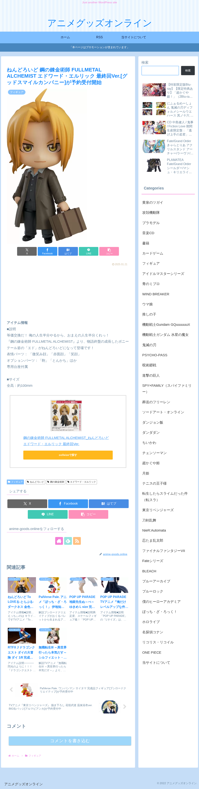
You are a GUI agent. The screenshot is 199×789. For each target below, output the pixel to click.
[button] (109, 251)
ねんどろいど (37, 482)
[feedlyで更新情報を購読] (68, 541)
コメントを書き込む (70, 740)
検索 (144, 62)
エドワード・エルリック (83, 482)
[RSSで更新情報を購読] (77, 541)
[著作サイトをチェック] (59, 541)
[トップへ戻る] (193, 783)
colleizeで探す (68, 454)
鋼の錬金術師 (57, 482)
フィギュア (17, 482)
